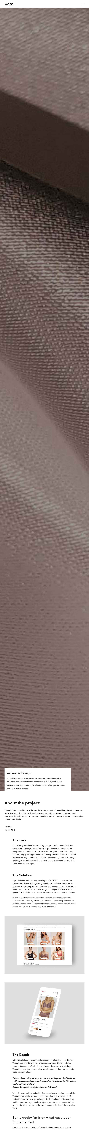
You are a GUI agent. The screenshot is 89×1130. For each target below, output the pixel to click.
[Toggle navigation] (82, 4)
